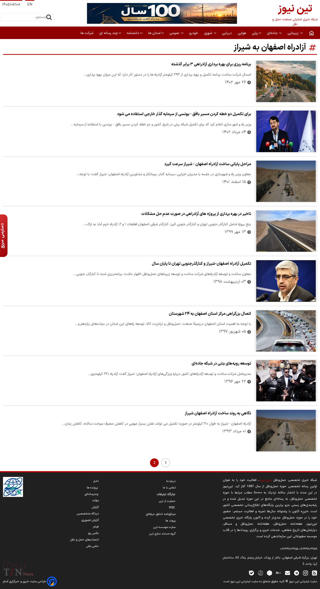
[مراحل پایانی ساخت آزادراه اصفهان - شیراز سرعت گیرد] (286, 181)
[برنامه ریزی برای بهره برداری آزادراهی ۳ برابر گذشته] (286, 81)
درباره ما (171, 481)
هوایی (242, 33)
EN (29, 5)
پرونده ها (93, 487)
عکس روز (93, 533)
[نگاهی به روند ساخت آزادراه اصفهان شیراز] (286, 430)
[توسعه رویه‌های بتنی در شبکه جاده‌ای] (286, 380)
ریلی (255, 33)
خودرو (194, 33)
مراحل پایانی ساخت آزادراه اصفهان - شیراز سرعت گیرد (207, 164)
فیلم (96, 526)
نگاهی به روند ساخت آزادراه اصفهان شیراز (218, 413)
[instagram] (305, 573)
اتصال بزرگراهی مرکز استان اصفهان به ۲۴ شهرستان (210, 314)
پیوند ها (171, 520)
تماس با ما (169, 487)
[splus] (260, 573)
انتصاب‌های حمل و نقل (84, 539)
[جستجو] (49, 17)
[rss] (314, 573)
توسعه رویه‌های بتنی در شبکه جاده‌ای (221, 364)
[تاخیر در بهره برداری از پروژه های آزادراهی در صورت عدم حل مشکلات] (286, 231)
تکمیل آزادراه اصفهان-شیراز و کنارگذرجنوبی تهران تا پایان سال (201, 264)
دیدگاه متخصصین (88, 513)
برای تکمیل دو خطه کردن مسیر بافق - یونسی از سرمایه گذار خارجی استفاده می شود (184, 114)
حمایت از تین (167, 501)
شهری (208, 33)
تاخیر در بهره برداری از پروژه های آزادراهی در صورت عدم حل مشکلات (196, 214)
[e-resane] (13, 487)
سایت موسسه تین (164, 527)
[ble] (251, 573)
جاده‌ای (272, 33)
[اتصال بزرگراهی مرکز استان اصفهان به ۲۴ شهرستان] (286, 331)
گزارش (95, 507)
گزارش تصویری (90, 520)
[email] (287, 573)
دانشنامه (133, 33)
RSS (172, 507)
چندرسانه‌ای (92, 494)
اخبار (96, 481)
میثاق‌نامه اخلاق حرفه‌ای (161, 514)
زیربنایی (294, 33)
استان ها (154, 33)
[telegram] (296, 573)
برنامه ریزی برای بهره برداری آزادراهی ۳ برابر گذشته (211, 64)
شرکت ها (87, 33)
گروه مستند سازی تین (162, 533)
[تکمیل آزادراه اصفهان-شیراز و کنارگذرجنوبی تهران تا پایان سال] (286, 281)
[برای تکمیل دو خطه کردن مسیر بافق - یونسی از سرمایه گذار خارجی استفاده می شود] (286, 131)
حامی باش (92, 546)
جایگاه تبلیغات (166, 494)
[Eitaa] (278, 573)
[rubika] (269, 573)
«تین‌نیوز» (265, 480)
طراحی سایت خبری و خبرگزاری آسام (25, 581)
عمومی (175, 33)
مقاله (95, 500)
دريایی (227, 33)
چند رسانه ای (108, 33)
